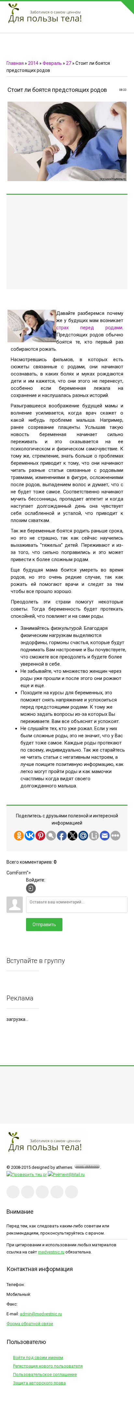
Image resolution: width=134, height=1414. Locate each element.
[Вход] (31, 888)
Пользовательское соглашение (45, 1374)
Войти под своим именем (38, 1357)
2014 (33, 63)
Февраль (52, 63)
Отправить (44, 924)
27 (68, 63)
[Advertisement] (67, 242)
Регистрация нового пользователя (48, 1366)
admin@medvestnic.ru (41, 1313)
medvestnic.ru (51, 1252)
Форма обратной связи (30, 1323)
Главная (15, 63)
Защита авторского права (39, 1382)
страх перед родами (89, 328)
